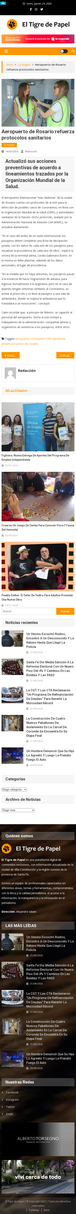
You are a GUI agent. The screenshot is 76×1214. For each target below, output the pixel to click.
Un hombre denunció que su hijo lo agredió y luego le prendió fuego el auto (50, 755)
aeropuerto (22, 339)
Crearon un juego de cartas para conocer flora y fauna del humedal (38, 527)
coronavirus (37, 339)
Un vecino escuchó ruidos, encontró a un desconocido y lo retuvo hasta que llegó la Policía (50, 640)
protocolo (22, 344)
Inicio (47, 1210)
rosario (33, 344)
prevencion (8, 344)
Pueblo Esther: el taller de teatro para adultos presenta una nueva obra (37, 597)
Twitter (10, 1107)
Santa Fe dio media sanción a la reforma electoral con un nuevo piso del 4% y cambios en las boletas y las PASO (50, 668)
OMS (49, 339)
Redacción (31, 151)
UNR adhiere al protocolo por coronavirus (67, 355)
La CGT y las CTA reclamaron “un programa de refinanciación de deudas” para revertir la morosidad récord (49, 696)
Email (9, 1114)
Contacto (34, 1210)
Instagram (12, 1099)
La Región (9, 145)
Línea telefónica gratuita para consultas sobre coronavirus (13, 355)
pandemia (59, 339)
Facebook (12, 1092)
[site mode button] (64, 51)
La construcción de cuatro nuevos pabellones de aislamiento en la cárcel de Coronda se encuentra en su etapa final (46, 727)
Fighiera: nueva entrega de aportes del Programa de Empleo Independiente (35, 457)
